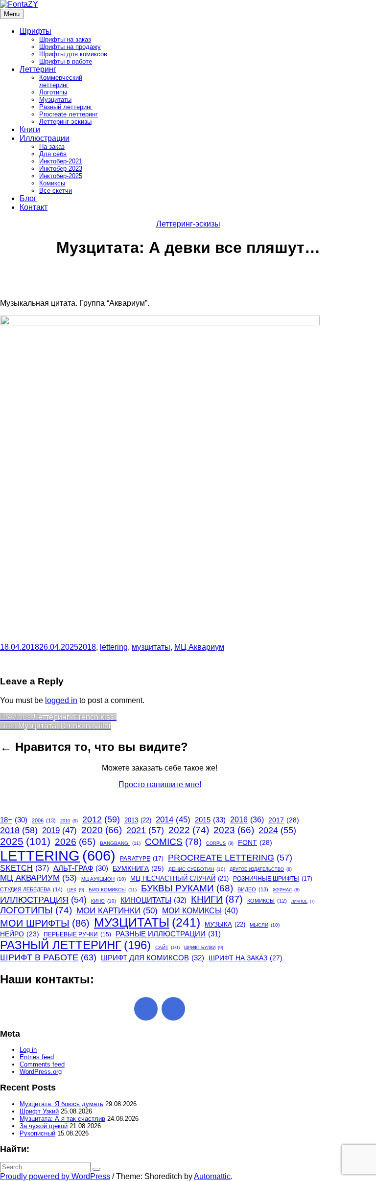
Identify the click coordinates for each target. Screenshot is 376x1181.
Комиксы (52, 183)
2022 (188, 830)
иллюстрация (43, 900)
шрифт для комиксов (152, 958)
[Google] (146, 1009)
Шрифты (35, 31)
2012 (101, 819)
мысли (265, 925)
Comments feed (42, 1064)
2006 (44, 820)
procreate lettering (230, 858)
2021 (145, 830)
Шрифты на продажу (70, 46)
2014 (173, 819)
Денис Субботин (196, 869)
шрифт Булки (203, 947)
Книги (30, 129)
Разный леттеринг (66, 107)
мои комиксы (200, 910)
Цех (75, 889)
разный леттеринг (75, 945)
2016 (247, 820)
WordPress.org (41, 1071)
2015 (210, 820)
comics (173, 841)
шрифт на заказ (245, 958)
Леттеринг (38, 69)
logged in (61, 700)
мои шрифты (45, 923)
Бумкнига (138, 868)
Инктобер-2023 (60, 168)
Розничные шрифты (272, 878)
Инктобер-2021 (60, 161)
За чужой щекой (44, 1126)
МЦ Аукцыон (103, 879)
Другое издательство (261, 869)
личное (303, 901)
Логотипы (53, 92)
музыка (225, 924)
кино (103, 901)
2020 (101, 830)
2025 (25, 841)
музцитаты (151, 647)
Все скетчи (55, 190)
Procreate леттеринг (68, 114)
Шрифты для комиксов (73, 54)
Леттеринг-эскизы (65, 121)
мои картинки (117, 910)
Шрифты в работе (65, 61)
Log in (28, 1049)
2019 (59, 830)
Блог (28, 198)
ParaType (142, 858)
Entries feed (37, 1057)
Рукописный (37, 1133)
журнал (286, 889)
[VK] (173, 1009)
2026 (75, 842)
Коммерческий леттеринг (60, 81)
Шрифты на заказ (65, 39)
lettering (114, 647)
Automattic (212, 1176)
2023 (233, 830)
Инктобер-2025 (60, 176)
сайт (167, 947)
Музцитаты (55, 99)
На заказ (52, 146)
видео (252, 889)
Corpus (220, 843)
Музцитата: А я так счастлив (62, 1118)
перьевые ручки (77, 934)
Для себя (53, 154)
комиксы (267, 901)
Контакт (33, 207)
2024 (277, 830)
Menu (12, 14)
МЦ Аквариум (199, 647)
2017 (283, 820)
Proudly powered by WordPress (55, 1176)
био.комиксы (113, 889)
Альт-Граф (80, 868)
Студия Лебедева (31, 889)
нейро (19, 934)
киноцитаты (153, 900)
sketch (24, 868)
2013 (137, 820)
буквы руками (187, 888)
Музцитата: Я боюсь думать (61, 1104)
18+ (13, 820)
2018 (87, 647)
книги (217, 899)
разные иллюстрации (168, 934)
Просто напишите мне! (159, 784)
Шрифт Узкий (39, 1111)
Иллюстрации (45, 138)
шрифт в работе (48, 957)
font (255, 842)
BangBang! (120, 843)
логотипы (36, 910)
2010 (69, 820)
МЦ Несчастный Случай (179, 878)
